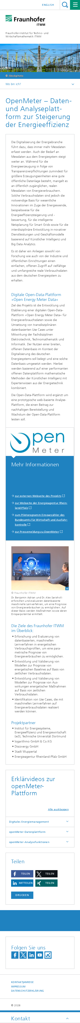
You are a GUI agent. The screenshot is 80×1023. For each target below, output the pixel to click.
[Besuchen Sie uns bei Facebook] (14, 955)
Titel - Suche (65, 4)
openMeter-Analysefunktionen (29, 842)
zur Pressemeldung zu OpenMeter (37, 531)
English (48, 4)
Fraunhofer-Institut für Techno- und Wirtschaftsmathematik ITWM (27, 35)
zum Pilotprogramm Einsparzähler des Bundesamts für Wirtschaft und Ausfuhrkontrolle (41, 519)
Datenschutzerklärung (27, 990)
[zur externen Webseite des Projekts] (40, 443)
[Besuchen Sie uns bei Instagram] (48, 955)
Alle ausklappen (58, 809)
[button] (22, 873)
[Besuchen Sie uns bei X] (23, 955)
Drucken (22, 895)
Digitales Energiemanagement (29, 821)
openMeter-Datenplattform (27, 831)
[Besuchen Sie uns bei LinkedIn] (31, 955)
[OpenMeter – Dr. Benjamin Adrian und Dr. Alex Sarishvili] (40, 568)
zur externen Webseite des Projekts (38, 495)
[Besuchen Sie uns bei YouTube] (39, 955)
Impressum (18, 986)
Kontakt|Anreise (22, 982)
